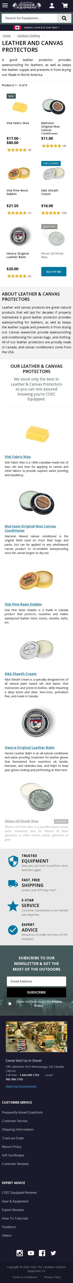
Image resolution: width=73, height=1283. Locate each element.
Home (7, 35)
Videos (7, 1235)
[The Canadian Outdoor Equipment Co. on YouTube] (31, 1253)
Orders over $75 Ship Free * (41, 27)
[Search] (64, 18)
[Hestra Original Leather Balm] (36, 742)
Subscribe (36, 992)
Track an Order (13, 1138)
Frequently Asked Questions (22, 1112)
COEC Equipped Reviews (19, 1192)
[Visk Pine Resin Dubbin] (36, 598)
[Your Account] (51, 6)
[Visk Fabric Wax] (36, 451)
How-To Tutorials (15, 1218)
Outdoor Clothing (28, 35)
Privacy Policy (52, 1277)
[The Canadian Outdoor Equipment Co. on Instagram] (20, 1253)
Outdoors (9, 1227)
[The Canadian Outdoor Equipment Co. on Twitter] (53, 1253)
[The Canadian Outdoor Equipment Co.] (26, 8)
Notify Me (53, 272)
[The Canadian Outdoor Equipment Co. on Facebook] (42, 1253)
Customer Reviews (15, 1164)
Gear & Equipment (15, 1201)
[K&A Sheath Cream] (36, 668)
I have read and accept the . (39, 1004)
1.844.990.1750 (29, 1075)
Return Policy (11, 1147)
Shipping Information (17, 1129)
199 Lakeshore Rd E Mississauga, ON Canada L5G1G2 (35, 1069)
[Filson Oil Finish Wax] (36, 815)
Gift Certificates (13, 1155)
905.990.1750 (14, 1079)
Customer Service (14, 1121)
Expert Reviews (13, 1210)
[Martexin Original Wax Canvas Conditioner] (36, 520)
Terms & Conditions (24, 1277)
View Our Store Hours (21, 1086)
